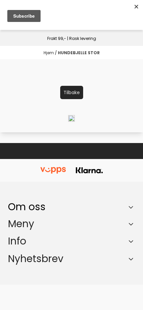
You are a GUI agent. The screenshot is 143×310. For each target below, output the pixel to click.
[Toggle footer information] (132, 207)
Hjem (49, 53)
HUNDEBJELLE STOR (79, 53)
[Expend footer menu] (132, 224)
